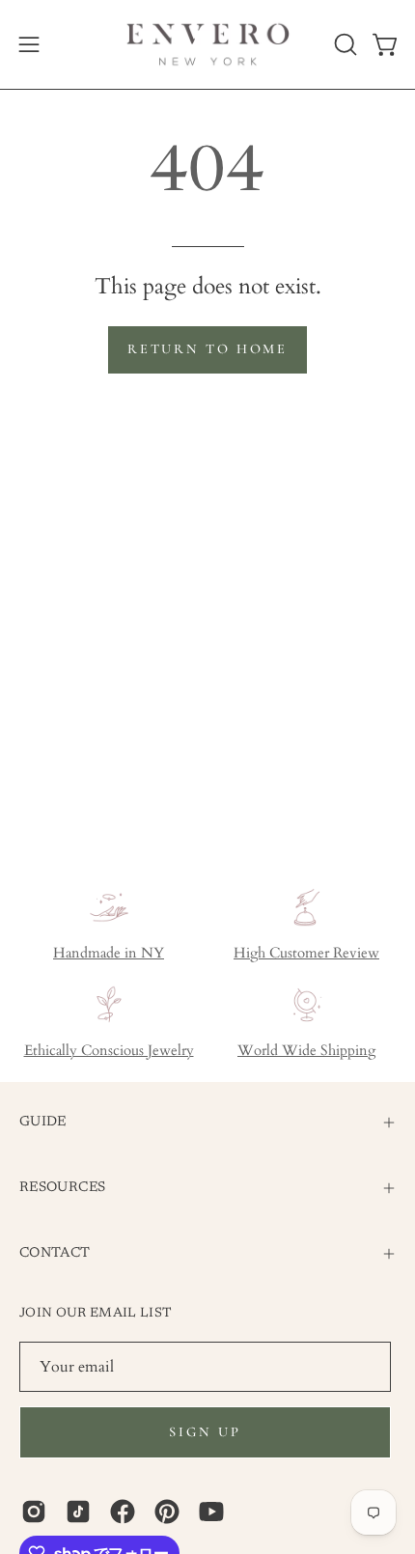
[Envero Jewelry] (208, 44)
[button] (343, 44)
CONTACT (55, 1253)
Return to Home (207, 349)
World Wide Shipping (306, 1051)
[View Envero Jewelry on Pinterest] (166, 1511)
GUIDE (43, 1122)
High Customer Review (306, 953)
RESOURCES (62, 1187)
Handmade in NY (108, 953)
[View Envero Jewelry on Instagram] (33, 1511)
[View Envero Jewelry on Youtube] (211, 1511)
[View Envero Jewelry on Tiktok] (78, 1511)
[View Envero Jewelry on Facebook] (122, 1511)
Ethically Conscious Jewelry (109, 1051)
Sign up (204, 1432)
